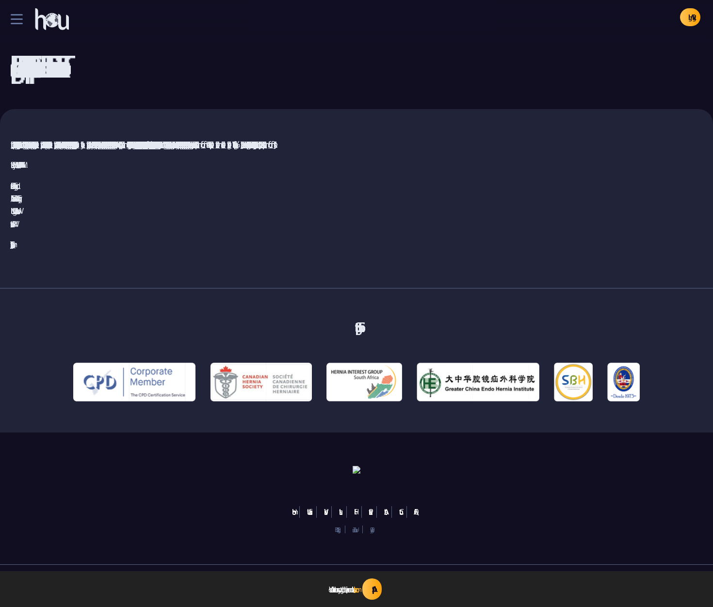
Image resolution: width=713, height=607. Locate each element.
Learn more (355, 589)
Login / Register (690, 17)
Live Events (308, 511)
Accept (372, 589)
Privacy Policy (371, 529)
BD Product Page (336, 529)
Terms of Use (354, 529)
